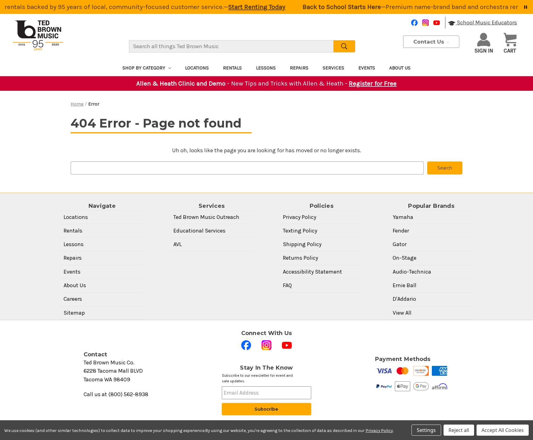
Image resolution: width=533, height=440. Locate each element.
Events (366, 68)
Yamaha (403, 217)
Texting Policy (300, 230)
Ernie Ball (404, 285)
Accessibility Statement (312, 271)
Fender (401, 230)
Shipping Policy (302, 244)
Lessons (266, 68)
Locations (197, 68)
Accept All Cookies (502, 430)
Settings (426, 430)
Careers (73, 298)
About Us (400, 68)
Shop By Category (143, 68)
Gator (400, 244)
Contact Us (429, 42)
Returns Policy (300, 257)
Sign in (483, 50)
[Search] (344, 46)
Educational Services (199, 230)
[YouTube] (436, 22)
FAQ (287, 285)
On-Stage (404, 257)
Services (333, 68)
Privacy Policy (299, 217)
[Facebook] (414, 22)
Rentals (232, 68)
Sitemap (74, 312)
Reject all (458, 430)
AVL (177, 244)
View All (402, 312)
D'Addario (404, 298)
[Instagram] (425, 22)
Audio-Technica (412, 271)
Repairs (299, 68)
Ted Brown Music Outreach (206, 217)
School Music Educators (486, 22)
